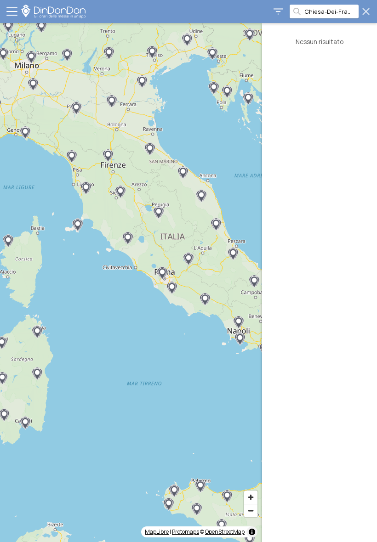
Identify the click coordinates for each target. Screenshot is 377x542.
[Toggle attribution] (251, 531)
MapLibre (157, 532)
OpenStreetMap (225, 532)
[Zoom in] (250, 497)
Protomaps (185, 532)
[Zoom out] (250, 510)
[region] (131, 282)
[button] (213, 88)
